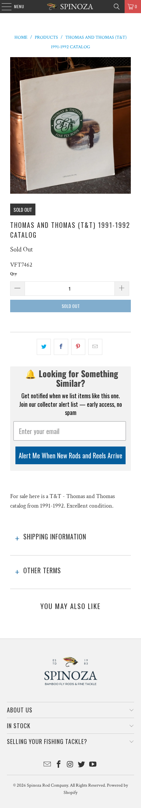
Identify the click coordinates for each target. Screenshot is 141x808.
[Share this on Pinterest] (78, 347)
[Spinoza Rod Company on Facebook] (59, 765)
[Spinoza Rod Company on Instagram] (70, 765)
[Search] (117, 6)
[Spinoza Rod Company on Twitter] (82, 765)
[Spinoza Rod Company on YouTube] (93, 765)
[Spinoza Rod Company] (70, 6)
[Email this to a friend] (95, 347)
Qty (13, 274)
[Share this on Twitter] (44, 347)
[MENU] (3, 6)
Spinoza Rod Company (47, 785)
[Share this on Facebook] (61, 347)
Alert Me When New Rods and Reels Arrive (70, 455)
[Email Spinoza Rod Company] (47, 765)
